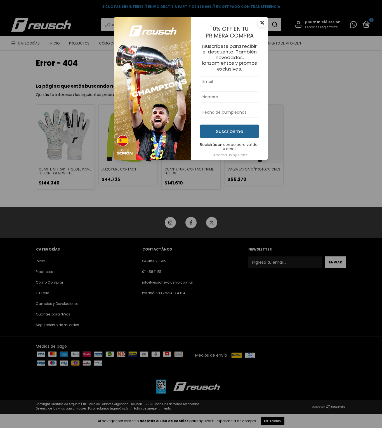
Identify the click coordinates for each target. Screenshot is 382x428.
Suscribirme (229, 131)
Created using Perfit (229, 155)
